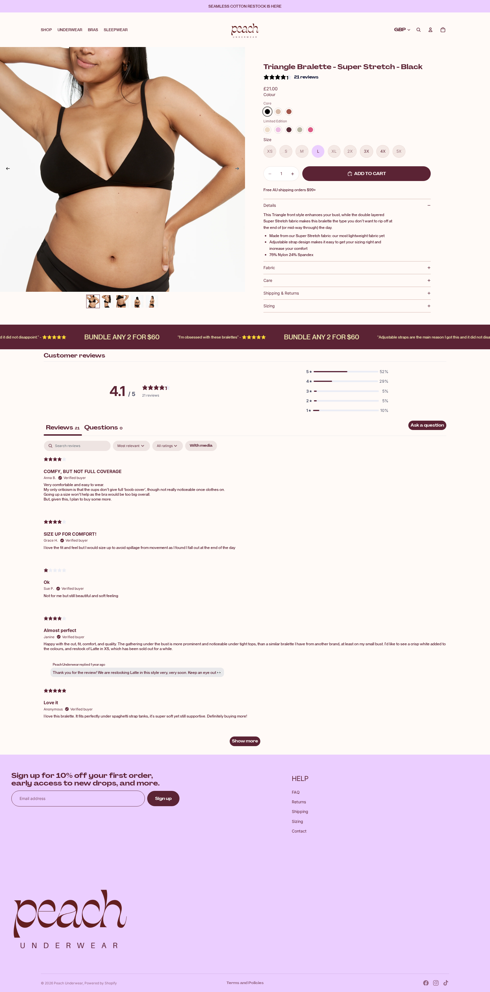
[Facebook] (426, 983)
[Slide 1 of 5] (93, 301)
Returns (299, 801)
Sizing (269, 305)
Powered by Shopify (101, 983)
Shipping (300, 811)
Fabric (269, 267)
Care (267, 280)
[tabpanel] (245, 596)
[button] (347, 372)
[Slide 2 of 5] (108, 301)
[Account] (430, 30)
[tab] (103, 428)
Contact (299, 831)
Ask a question (427, 425)
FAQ (296, 792)
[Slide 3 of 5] (122, 301)
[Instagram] (435, 983)
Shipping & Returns (281, 293)
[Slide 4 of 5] (137, 301)
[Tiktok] (445, 983)
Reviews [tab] (63, 427)
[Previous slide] (6, 169)
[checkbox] (201, 446)
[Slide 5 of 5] (152, 301)
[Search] (418, 30)
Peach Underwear (68, 983)
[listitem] (267, 112)
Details (269, 205)
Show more (245, 741)
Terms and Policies (245, 983)
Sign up (163, 798)
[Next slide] (239, 169)
